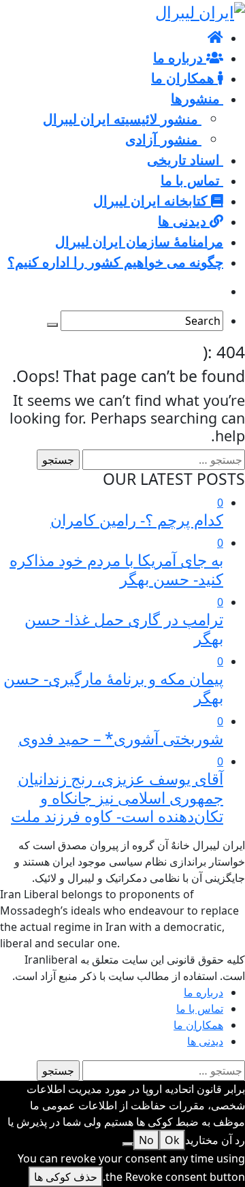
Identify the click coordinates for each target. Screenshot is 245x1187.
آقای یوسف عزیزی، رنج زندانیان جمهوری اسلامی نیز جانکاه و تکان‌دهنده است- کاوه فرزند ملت (117, 797)
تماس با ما (199, 1008)
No (146, 1140)
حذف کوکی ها (65, 1176)
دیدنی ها (205, 1041)
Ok (172, 1140)
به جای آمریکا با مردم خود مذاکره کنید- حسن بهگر (116, 569)
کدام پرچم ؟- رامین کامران (136, 520)
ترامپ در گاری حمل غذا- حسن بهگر (123, 628)
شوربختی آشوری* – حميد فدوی (120, 738)
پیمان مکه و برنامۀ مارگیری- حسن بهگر (113, 687)
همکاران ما (198, 1024)
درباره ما (203, 992)
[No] (127, 1144)
